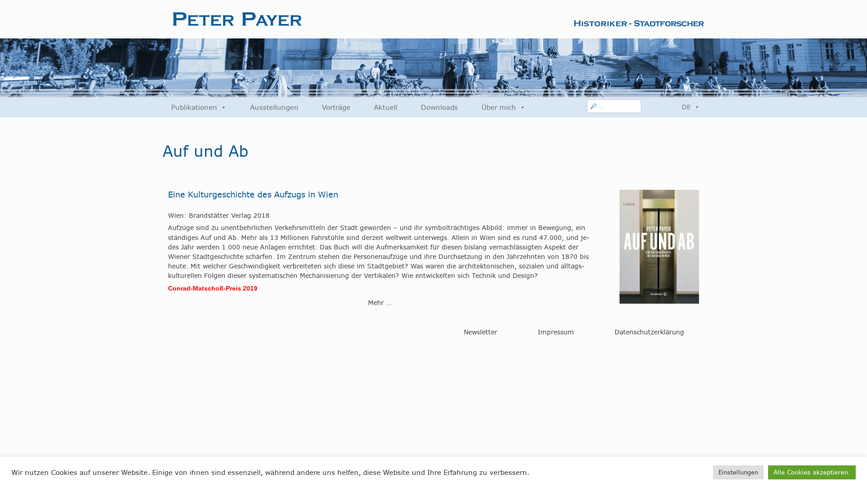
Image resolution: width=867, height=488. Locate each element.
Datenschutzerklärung (649, 332)
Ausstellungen (274, 107)
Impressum (556, 332)
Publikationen (194, 107)
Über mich (498, 107)
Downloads (439, 107)
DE (686, 107)
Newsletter (480, 332)
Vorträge (336, 107)
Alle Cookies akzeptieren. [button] (812, 472)
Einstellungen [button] (738, 472)
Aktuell (385, 107)
